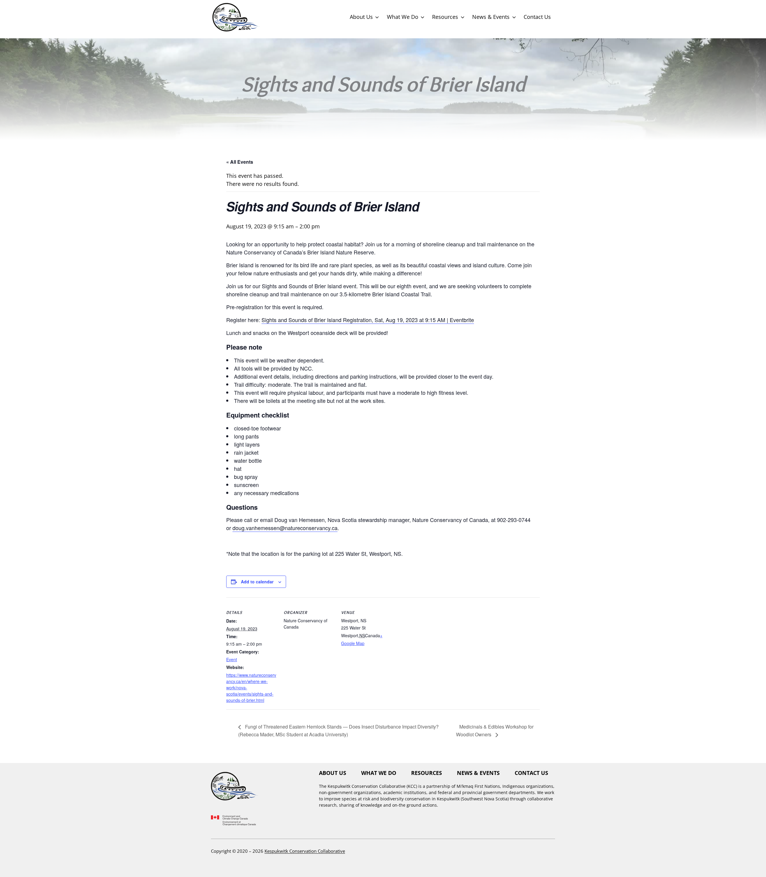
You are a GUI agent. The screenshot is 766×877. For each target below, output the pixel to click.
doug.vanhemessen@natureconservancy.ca (285, 528)
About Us (361, 16)
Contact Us (537, 16)
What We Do (402, 16)
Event (231, 659)
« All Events (239, 161)
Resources (445, 16)
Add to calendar (257, 582)
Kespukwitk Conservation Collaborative (305, 851)
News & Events (491, 16)
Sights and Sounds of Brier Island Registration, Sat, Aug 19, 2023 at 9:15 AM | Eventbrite (368, 320)
